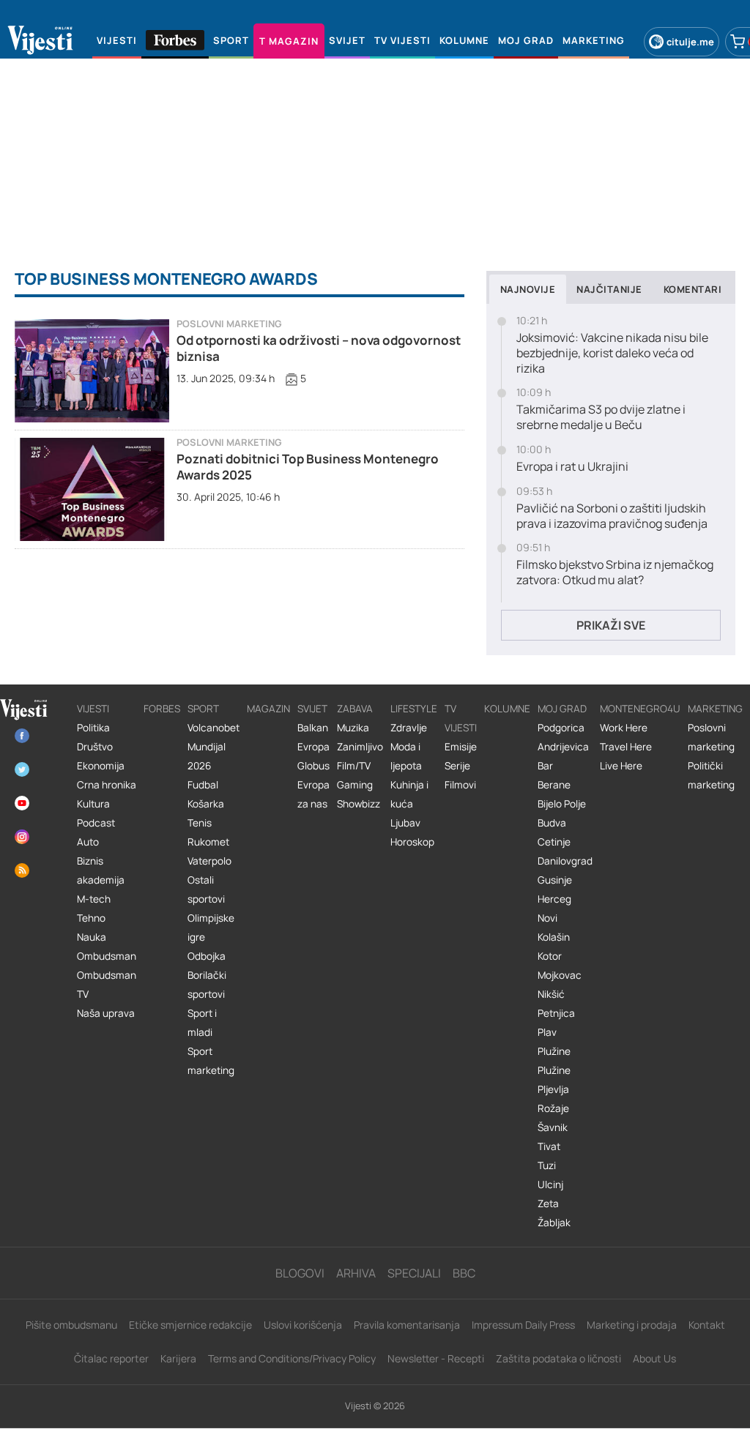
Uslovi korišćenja (303, 1325)
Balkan (312, 727)
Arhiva (356, 1273)
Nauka (91, 937)
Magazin (268, 708)
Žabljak (554, 1222)
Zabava (355, 708)
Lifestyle (413, 708)
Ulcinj (550, 1184)
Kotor (550, 956)
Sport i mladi (202, 1023)
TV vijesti (461, 718)
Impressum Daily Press (523, 1325)
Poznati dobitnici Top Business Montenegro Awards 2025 (308, 466)
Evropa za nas (313, 794)
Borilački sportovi (207, 985)
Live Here (621, 765)
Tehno (91, 918)
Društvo (95, 746)
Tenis (200, 822)
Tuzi (547, 1165)
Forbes (162, 708)
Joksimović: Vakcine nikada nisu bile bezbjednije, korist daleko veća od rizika (612, 353)
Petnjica (556, 1013)
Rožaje (553, 1108)
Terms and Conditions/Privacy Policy (292, 1358)
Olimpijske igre (211, 927)
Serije (457, 765)
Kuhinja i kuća (409, 794)
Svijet (312, 708)
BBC (464, 1273)
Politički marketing (711, 775)
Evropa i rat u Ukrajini (572, 466)
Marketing (715, 708)
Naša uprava (106, 1013)
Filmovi (460, 784)
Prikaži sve (610, 625)
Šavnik (553, 1127)
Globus (313, 765)
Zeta (548, 1203)
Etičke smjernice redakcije (190, 1325)
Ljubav (405, 822)
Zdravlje (408, 727)
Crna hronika (106, 784)
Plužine (554, 1051)
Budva (552, 822)
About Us (654, 1358)
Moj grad (562, 708)
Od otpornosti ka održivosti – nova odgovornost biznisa (319, 348)
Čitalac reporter (111, 1358)
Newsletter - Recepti (435, 1358)
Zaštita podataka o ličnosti (558, 1358)
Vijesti (93, 708)
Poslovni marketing (229, 324)
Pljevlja (553, 1089)
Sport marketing (211, 1061)
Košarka (206, 803)
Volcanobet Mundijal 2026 (214, 746)
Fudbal (203, 784)
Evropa (313, 746)
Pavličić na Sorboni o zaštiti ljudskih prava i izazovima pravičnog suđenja (612, 516)
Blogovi (299, 1273)
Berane (554, 784)
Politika (93, 727)
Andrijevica (563, 746)
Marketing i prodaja (632, 1325)
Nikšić (551, 994)
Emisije (461, 746)
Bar (545, 765)
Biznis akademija (101, 870)
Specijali (414, 1273)
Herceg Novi (554, 908)
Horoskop (412, 841)
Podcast (96, 822)
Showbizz (358, 803)
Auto (88, 841)
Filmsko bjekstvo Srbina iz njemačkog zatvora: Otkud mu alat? (614, 572)
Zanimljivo (360, 746)
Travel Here (626, 746)
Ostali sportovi (206, 889)
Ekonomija (101, 765)
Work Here (623, 727)
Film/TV (354, 765)
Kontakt (706, 1325)
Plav (547, 1032)
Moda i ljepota (406, 756)
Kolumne (507, 708)
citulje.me (690, 41)
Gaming (355, 784)
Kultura (93, 803)
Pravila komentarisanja (407, 1325)
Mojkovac (560, 975)
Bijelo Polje (562, 803)
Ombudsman (106, 956)
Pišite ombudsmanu (71, 1325)
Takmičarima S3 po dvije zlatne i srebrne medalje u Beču (601, 417)
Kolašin (554, 937)
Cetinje (554, 841)
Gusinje (555, 880)
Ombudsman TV (106, 985)
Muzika (353, 727)
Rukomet (208, 841)
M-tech (94, 899)
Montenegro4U (640, 708)
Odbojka (207, 956)
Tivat (549, 1146)
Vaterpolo (209, 861)
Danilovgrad (565, 861)
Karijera (178, 1358)
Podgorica (561, 727)
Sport (203, 708)
